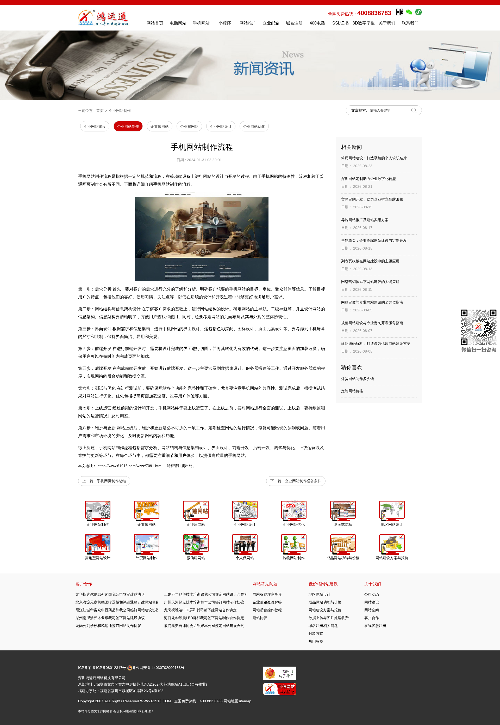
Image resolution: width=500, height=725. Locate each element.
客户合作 (371, 618)
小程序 (224, 23)
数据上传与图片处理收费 (329, 618)
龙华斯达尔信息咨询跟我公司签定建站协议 (110, 594)
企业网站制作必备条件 (303, 481)
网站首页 (155, 23)
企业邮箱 (271, 23)
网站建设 (371, 602)
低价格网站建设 (323, 584)
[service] (479, 331)
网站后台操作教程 (267, 610)
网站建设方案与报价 (325, 610)
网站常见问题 (265, 584)
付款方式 (316, 633)
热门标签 (316, 641)
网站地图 (231, 701)
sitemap (244, 701)
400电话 (317, 23)
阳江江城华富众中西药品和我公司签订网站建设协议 (117, 610)
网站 (242, 289)
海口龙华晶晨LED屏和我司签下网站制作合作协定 (204, 618)
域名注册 (294, 23)
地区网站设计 (319, 594)
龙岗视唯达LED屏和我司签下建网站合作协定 (200, 610)
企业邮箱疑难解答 (267, 602)
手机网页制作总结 (111, 481)
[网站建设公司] (109, 18)
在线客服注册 (375, 626)
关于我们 (387, 23)
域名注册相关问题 (323, 626)
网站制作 (115, 447)
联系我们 (410, 23)
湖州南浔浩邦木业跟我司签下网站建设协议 (110, 618)
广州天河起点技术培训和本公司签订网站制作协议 (204, 602)
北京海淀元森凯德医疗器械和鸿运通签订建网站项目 (117, 602)
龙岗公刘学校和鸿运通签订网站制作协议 (108, 626)
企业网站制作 (120, 110)
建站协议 (260, 618)
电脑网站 (178, 23)
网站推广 (248, 23)
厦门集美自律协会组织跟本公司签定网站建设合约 (204, 626)
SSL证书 (340, 23)
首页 (100, 110)
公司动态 (371, 594)
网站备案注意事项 (267, 594)
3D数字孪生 (364, 23)
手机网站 (201, 23)
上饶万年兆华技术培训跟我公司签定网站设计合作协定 (208, 594)
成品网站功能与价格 (325, 602)
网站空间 (371, 610)
